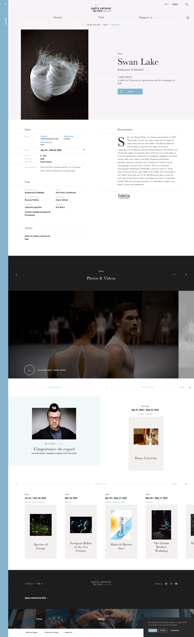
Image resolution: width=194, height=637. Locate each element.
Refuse (162, 630)
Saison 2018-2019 (93, 24)
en (166, 4)
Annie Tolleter (62, 200)
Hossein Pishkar (32, 200)
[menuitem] (166, 4)
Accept (152, 630)
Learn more (174, 630)
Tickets (175, 4)
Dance (105, 24)
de (42, 583)
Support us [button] (145, 17)
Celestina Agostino (33, 207)
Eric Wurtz (60, 207)
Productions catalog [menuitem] (51, 632)
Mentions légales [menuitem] (32, 632)
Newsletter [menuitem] (68, 632)
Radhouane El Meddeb (34, 192)
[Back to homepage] (101, 8)
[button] (187, 4)
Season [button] (58, 17)
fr (36, 583)
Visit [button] (101, 17)
